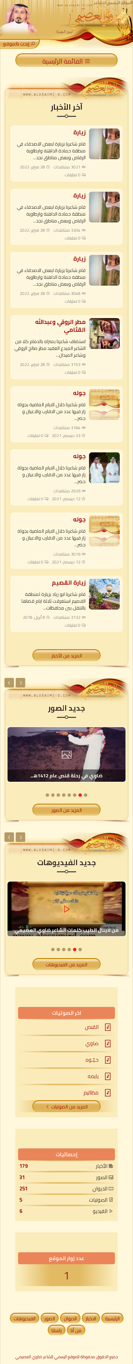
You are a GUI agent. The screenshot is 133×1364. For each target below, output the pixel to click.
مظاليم (91, 1092)
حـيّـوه (92, 1060)
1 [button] (85, 795)
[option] (66, 754)
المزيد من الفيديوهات (66, 964)
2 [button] (80, 795)
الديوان (70, 1318)
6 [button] (58, 795)
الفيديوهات (24, 1318)
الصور (49, 1318)
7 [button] (53, 795)
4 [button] (69, 795)
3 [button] (74, 795)
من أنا (76, 1330)
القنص (92, 1027)
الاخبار (91, 1318)
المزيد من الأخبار (66, 655)
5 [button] (63, 795)
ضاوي (92, 1043)
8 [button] (47, 795)
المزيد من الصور (66, 810)
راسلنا (56, 1330)
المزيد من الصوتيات (69, 1106)
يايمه (93, 1076)
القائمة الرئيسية (63, 61)
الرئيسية (112, 1318)
